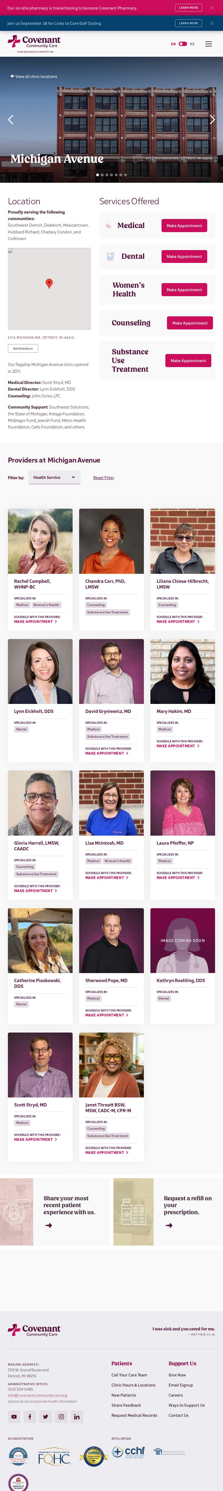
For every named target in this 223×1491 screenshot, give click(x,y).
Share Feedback (126, 1405)
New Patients (124, 1394)
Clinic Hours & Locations (134, 1384)
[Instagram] (14, 1417)
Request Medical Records (134, 1415)
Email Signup (181, 1384)
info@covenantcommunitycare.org (37, 1395)
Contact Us (178, 1415)
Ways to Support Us (187, 1405)
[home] (38, 43)
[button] (208, 43)
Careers (176, 1394)
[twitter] (45, 1417)
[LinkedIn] (77, 1417)
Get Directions (23, 348)
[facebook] (30, 1417)
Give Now (177, 1374)
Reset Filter (103, 477)
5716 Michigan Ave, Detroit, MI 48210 (179, 158)
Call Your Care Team (129, 1374)
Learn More (188, 7)
